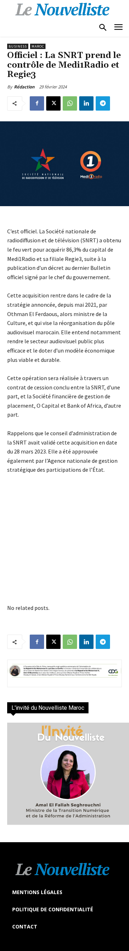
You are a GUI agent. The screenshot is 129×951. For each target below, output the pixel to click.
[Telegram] (103, 103)
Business (18, 46)
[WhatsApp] (70, 103)
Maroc (38, 46)
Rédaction (24, 87)
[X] (53, 103)
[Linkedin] (86, 103)
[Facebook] (37, 103)
